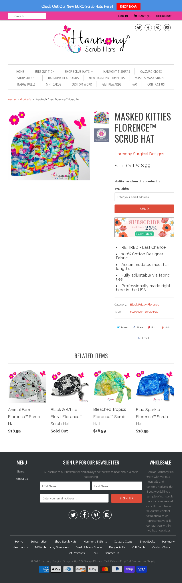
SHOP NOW (128, 6)
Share (139, 327)
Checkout (164, 16)
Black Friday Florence (144, 304)
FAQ (134, 84)
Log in (123, 16)
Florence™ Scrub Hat (144, 311)
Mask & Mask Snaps (149, 78)
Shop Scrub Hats (77, 71)
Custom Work (82, 84)
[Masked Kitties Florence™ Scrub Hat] (49, 145)
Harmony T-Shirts (116, 71)
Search (21, 471)
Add (167, 327)
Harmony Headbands (63, 78)
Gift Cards (53, 84)
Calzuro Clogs (151, 71)
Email (145, 338)
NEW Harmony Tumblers (107, 78)
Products (25, 99)
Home (20, 71)
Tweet (124, 327)
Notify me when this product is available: (137, 185)
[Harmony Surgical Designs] (91, 42)
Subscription (45, 71)
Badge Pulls (26, 84)
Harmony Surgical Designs (139, 153)
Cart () (144, 16)
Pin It (154, 327)
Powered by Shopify (144, 561)
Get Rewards (112, 84)
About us (22, 478)
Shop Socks (25, 78)
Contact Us (156, 84)
